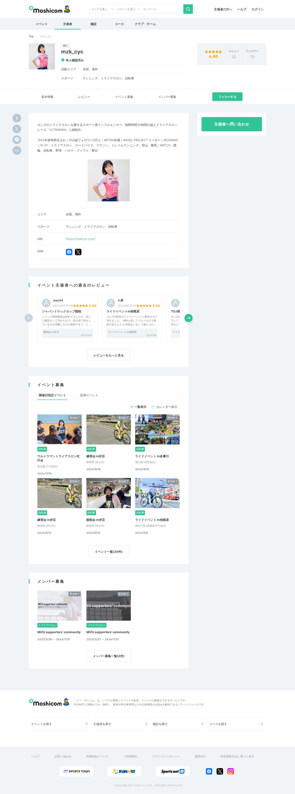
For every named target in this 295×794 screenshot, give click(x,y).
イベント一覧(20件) (109, 551)
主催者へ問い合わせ (231, 124)
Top (31, 36)
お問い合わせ (62, 756)
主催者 (67, 24)
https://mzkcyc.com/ (80, 239)
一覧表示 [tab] (140, 407)
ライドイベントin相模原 (123, 311)
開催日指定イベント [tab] (52, 395)
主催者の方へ (223, 9)
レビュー (84, 97)
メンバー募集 (167, 97)
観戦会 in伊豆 (51, 332)
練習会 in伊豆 (95, 456)
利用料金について (97, 756)
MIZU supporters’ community (59, 632)
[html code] (17, 150)
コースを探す (218, 724)
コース (119, 24)
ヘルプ (241, 9)
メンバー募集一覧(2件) (109, 656)
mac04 (58, 300)
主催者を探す (102, 724)
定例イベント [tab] (89, 395)
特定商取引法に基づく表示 (237, 756)
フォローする (227, 97)
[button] (188, 318)
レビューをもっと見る (109, 355)
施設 (93, 24)
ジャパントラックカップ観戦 (61, 311)
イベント (42, 24)
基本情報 (47, 97)
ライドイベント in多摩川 (152, 456)
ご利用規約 (130, 756)
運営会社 (200, 756)
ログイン (258, 9)
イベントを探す (41, 724)
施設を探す (160, 724)
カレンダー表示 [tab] (166, 407)
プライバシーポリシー (166, 756)
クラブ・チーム (145, 24)
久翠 (120, 300)
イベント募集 (124, 97)
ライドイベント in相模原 (122, 332)
